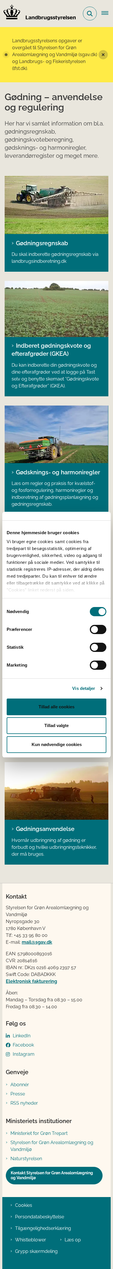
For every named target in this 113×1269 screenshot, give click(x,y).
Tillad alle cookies (56, 706)
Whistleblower (30, 1240)
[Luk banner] (103, 54)
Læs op (73, 1240)
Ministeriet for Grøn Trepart (39, 1133)
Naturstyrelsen (26, 1158)
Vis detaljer (83, 688)
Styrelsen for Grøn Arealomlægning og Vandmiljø (51, 1146)
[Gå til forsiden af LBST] (38, 13)
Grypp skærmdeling (36, 1251)
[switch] (98, 629)
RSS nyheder (24, 1103)
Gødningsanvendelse (45, 828)
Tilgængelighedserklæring (43, 1228)
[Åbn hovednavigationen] (107, 13)
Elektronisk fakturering (31, 981)
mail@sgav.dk (37, 942)
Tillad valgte (56, 725)
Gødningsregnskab (42, 243)
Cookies (23, 1205)
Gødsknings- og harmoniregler (58, 472)
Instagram (23, 1054)
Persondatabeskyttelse (39, 1216)
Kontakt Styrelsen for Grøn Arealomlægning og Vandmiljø (52, 1175)
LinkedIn (21, 1035)
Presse (17, 1094)
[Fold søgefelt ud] (90, 13)
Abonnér (19, 1084)
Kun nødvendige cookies (57, 744)
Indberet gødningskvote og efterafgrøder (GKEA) (51, 349)
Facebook (23, 1045)
